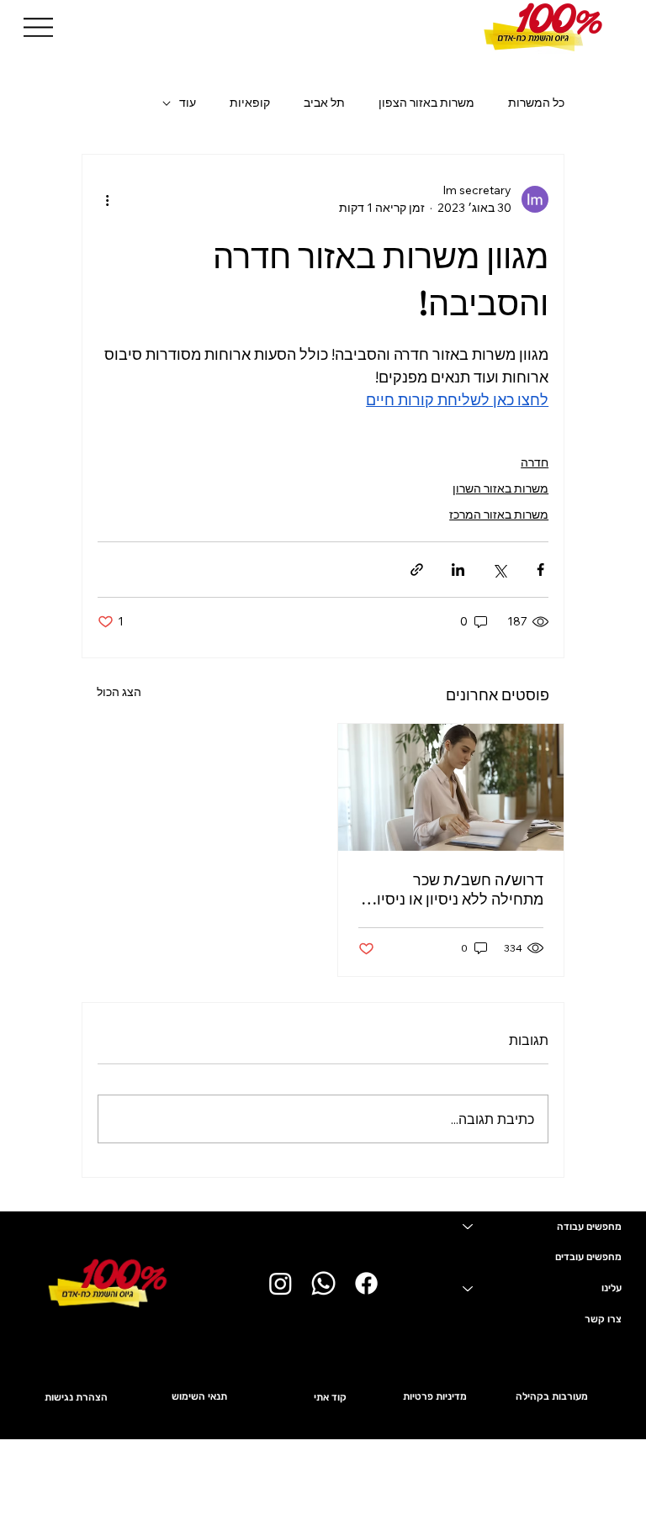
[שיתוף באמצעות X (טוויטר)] (499, 570)
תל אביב (324, 102)
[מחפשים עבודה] (467, 1227)
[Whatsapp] (323, 1283)
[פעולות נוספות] (108, 199)
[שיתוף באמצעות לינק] (417, 570)
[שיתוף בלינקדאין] (458, 570)
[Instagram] (280, 1283)
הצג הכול (119, 691)
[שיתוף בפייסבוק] (540, 570)
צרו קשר (603, 1319)
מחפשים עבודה (589, 1226)
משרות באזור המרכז (498, 514)
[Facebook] (366, 1283)
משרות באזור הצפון (426, 102)
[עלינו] (467, 1288)
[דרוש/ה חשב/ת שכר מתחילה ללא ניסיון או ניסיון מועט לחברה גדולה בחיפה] (451, 787)
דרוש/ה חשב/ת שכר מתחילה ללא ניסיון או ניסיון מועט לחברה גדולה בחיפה (458, 889)
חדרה (534, 462)
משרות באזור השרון (500, 488)
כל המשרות (536, 102)
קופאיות (250, 102)
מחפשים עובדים (588, 1257)
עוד (187, 102)
